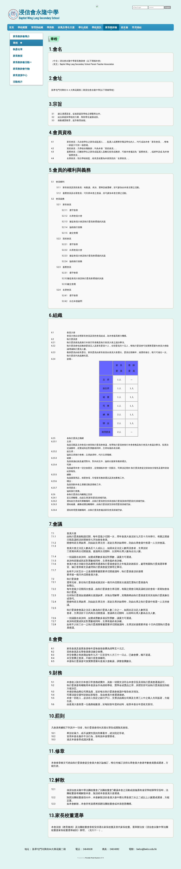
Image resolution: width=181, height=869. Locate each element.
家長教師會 (111, 27)
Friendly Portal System (92, 858)
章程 (15, 42)
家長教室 (18, 55)
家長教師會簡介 (21, 36)
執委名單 (18, 49)
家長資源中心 (20, 75)
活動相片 (18, 81)
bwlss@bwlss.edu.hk (146, 849)
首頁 (11, 27)
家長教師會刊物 (21, 68)
